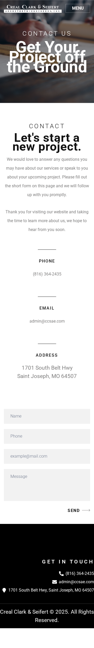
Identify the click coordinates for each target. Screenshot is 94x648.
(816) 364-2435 (47, 274)
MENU (78, 8)
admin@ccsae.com (47, 321)
